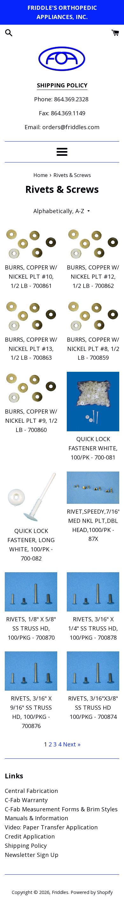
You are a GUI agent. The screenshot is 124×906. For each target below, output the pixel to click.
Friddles (60, 892)
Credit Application (30, 836)
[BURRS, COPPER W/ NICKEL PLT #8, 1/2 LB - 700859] (93, 316)
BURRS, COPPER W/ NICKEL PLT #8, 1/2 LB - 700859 (93, 349)
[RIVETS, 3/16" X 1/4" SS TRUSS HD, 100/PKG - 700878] (93, 591)
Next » (71, 744)
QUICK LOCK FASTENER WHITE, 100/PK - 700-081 (93, 448)
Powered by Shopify (92, 892)
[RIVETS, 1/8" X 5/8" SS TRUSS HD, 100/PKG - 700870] (31, 591)
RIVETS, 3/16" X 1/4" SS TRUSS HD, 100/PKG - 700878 (93, 628)
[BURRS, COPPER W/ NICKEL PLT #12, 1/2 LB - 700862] (93, 244)
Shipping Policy (26, 845)
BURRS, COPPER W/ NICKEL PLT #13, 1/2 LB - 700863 (31, 349)
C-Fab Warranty (26, 800)
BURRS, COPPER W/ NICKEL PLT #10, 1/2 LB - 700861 (31, 276)
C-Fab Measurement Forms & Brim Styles (61, 809)
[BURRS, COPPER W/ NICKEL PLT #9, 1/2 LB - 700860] (31, 388)
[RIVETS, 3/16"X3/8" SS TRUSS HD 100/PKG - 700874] (93, 671)
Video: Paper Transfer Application (51, 827)
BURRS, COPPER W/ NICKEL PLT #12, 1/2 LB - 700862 (93, 276)
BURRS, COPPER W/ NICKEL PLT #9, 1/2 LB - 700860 (31, 421)
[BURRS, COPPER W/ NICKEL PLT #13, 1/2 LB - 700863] (31, 316)
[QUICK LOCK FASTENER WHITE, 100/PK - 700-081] (93, 401)
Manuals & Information (36, 818)
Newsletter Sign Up (32, 854)
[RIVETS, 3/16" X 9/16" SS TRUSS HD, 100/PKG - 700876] (31, 671)
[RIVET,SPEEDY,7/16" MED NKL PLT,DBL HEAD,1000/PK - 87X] (93, 488)
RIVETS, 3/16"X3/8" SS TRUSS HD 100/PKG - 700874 (93, 707)
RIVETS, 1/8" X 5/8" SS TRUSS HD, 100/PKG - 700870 (31, 628)
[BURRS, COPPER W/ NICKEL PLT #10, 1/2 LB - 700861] (31, 244)
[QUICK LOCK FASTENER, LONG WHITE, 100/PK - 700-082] (31, 497)
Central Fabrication (31, 791)
